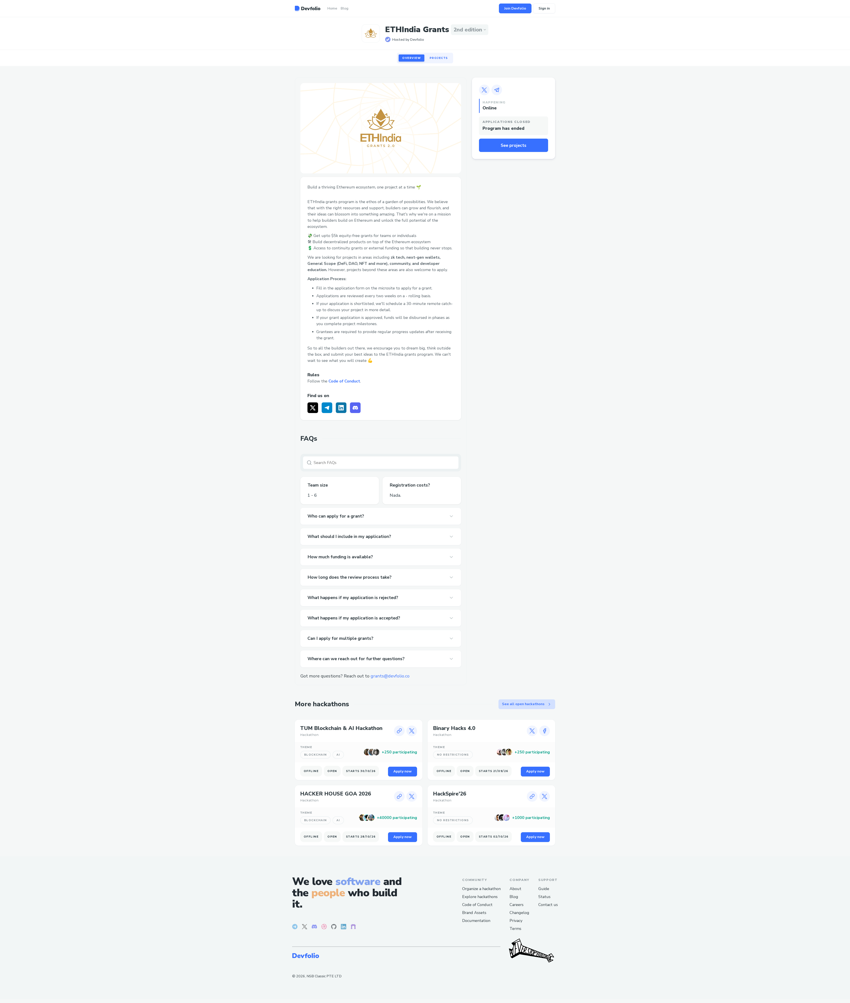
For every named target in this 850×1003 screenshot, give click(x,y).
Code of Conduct (344, 381)
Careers (517, 904)
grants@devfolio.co (390, 676)
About (515, 888)
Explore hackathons (480, 896)
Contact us (548, 904)
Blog (514, 896)
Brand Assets (474, 912)
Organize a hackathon (481, 888)
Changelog (519, 912)
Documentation (476, 920)
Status (544, 896)
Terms (515, 928)
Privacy (516, 920)
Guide (543, 888)
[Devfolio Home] (307, 8)
